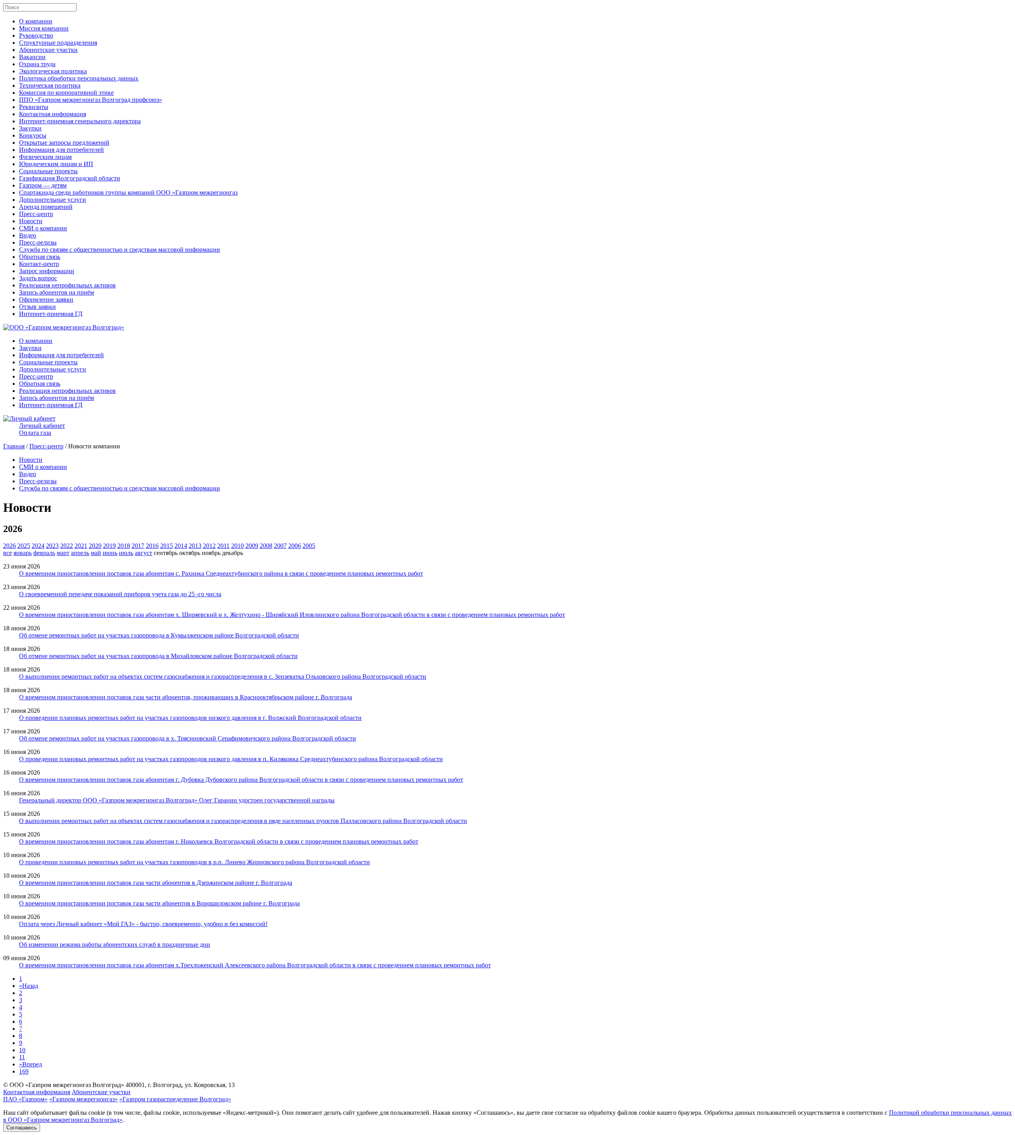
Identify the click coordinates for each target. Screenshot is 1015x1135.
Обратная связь (39, 256)
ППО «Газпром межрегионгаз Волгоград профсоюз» (90, 99)
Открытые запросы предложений (64, 142)
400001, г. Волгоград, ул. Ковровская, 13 (180, 1084)
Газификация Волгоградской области (69, 178)
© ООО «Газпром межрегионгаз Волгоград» (63, 1084)
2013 (195, 545)
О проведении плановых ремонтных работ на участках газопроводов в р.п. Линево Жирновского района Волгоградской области (194, 862)
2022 (66, 545)
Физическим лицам (45, 156)
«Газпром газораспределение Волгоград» (175, 1099)
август (143, 552)
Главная (14, 446)
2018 (123, 545)
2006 (294, 545)
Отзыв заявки (37, 306)
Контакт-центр (39, 263)
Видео (27, 235)
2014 (180, 545)
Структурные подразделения (58, 42)
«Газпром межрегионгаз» (83, 1099)
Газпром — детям (43, 185)
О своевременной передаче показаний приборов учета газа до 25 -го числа (120, 594)
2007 (280, 545)
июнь (110, 552)
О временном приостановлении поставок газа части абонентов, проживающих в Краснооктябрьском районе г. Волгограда (185, 697)
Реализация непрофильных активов (67, 285)
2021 (81, 545)
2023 (52, 545)
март (63, 552)
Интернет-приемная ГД (50, 313)
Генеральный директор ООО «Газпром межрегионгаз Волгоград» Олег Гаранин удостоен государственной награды (177, 800)
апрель (80, 552)
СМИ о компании (43, 228)
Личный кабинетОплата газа (42, 429)
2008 (266, 545)
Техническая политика (49, 85)
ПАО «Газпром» (25, 1099)
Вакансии (32, 57)
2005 (309, 545)
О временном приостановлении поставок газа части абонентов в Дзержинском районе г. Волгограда (155, 882)
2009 (251, 545)
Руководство (36, 35)
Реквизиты (33, 106)
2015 (166, 545)
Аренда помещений (46, 206)
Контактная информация (52, 114)
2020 (95, 545)
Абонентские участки (48, 49)
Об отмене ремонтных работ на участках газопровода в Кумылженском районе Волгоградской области (159, 635)
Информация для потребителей (61, 149)
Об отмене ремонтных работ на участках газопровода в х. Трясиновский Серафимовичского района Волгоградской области (187, 738)
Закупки (30, 128)
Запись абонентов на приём (56, 292)
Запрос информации (46, 271)
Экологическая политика (53, 71)
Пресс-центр (36, 214)
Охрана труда (37, 64)
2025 (23, 545)
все (7, 552)
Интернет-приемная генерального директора (80, 121)
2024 (38, 545)
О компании (35, 21)
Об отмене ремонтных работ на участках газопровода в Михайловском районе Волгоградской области (158, 656)
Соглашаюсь (21, 1128)
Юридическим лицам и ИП (56, 164)
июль (126, 552)
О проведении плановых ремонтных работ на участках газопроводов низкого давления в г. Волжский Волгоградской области (190, 717)
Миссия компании (44, 28)
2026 (9, 545)
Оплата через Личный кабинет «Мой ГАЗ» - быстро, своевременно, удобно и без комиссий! (143, 924)
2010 (237, 545)
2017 (138, 545)
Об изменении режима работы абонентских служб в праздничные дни (114, 944)
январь (22, 552)
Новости (30, 221)
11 (22, 1057)
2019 (109, 545)
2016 (152, 545)
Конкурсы (32, 135)
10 (22, 1050)
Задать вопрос (38, 278)
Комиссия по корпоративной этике (66, 92)
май (96, 552)
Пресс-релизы (38, 242)
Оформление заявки (46, 299)
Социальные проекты (48, 171)
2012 (209, 545)
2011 (223, 545)
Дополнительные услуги (52, 199)
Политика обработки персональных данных (78, 78)
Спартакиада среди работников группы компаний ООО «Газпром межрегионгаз (128, 192)
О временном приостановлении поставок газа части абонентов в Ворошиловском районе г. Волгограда (159, 903)
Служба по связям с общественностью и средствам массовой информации (119, 249)
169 (24, 1071)
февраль (44, 552)
